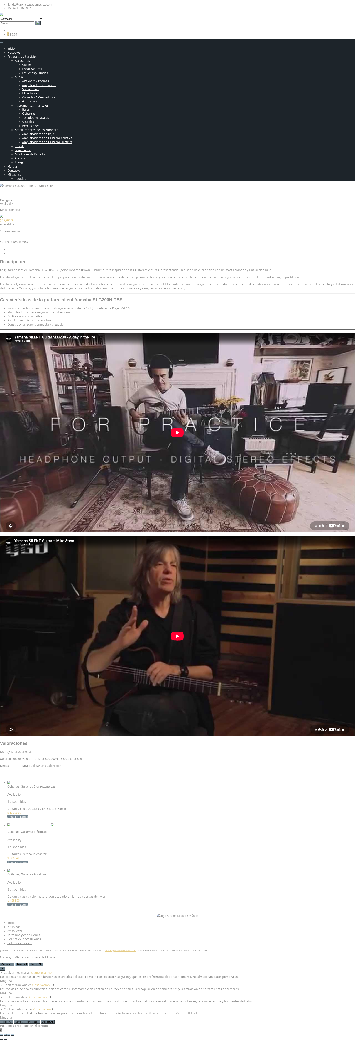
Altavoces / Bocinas (35, 81)
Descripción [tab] (15, 249)
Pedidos (20, 179)
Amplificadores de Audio (39, 85)
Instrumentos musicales (31, 105)
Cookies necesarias (17, 973)
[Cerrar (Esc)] (12, 1035)
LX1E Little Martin (19, 790)
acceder (15, 766)
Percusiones (30, 126)
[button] (17, 816)
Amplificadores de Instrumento (36, 130)
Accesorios (22, 61)
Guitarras (29, 114)
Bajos (26, 109)
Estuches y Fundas (35, 73)
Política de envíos (19, 943)
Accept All (36, 964)
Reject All (22, 964)
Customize (7, 964)
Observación (41, 985)
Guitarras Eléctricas (34, 831)
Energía (20, 162)
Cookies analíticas (16, 997)
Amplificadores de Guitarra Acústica (47, 138)
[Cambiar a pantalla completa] (5, 1035)
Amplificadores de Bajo (38, 134)
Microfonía (29, 93)
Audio (19, 77)
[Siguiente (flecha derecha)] (5, 1039)
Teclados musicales (35, 118)
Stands (19, 146)
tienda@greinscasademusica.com (120, 950)
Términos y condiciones (23, 935)
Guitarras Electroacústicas (38, 786)
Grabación (29, 101)
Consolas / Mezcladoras (38, 97)
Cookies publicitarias (18, 1009)
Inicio (11, 48)
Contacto (13, 170)
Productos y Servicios (22, 57)
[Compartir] (8, 1035)
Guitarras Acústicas (33, 874)
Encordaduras (32, 69)
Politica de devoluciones (24, 939)
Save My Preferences (27, 1021)
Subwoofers (30, 89)
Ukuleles (28, 122)
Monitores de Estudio (30, 154)
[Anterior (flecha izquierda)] (1, 1039)
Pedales (20, 158)
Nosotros (14, 52)
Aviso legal (14, 931)
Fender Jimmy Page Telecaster (27, 835)
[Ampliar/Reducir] (1, 1035)
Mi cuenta (14, 175)
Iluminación (23, 150)
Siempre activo (41, 973)
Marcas (12, 166)
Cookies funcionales (17, 985)
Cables (26, 65)
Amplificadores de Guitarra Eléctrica (47, 142)
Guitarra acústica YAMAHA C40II (28, 878)
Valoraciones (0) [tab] (18, 253)
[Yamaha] (7, 217)
